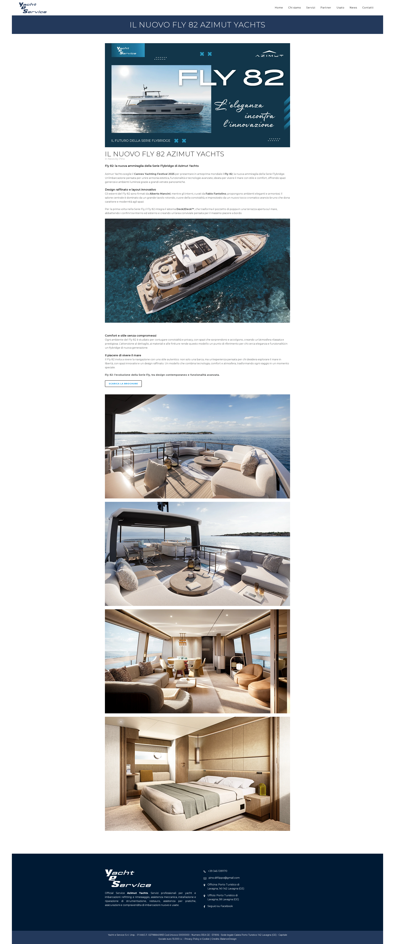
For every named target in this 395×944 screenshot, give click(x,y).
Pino (122, 158)
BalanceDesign (228, 939)
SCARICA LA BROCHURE (123, 383)
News (111, 158)
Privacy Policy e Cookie (197, 939)
